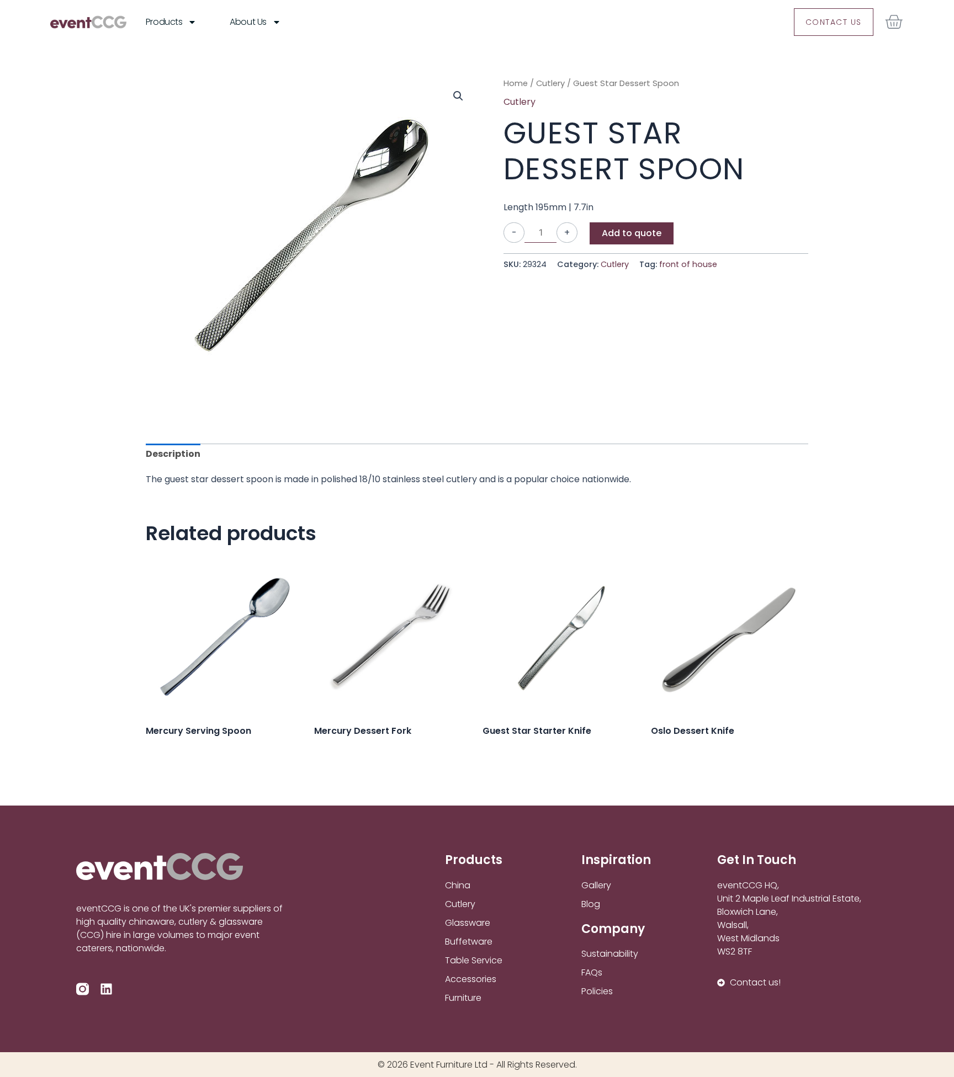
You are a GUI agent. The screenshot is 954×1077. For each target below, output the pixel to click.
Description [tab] (173, 453)
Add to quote (631, 233)
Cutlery (550, 83)
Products (164, 21)
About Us (248, 21)
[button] (458, 96)
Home (516, 83)
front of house (688, 264)
